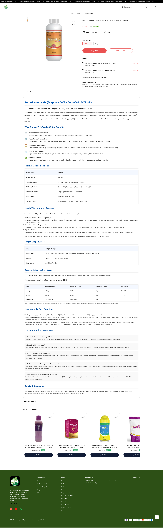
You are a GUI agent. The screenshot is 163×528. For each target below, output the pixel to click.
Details (135, 63)
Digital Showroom (44, 520)
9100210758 (89, 481)
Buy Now (94, 50)
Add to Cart (121, 50)
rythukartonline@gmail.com (93, 483)
